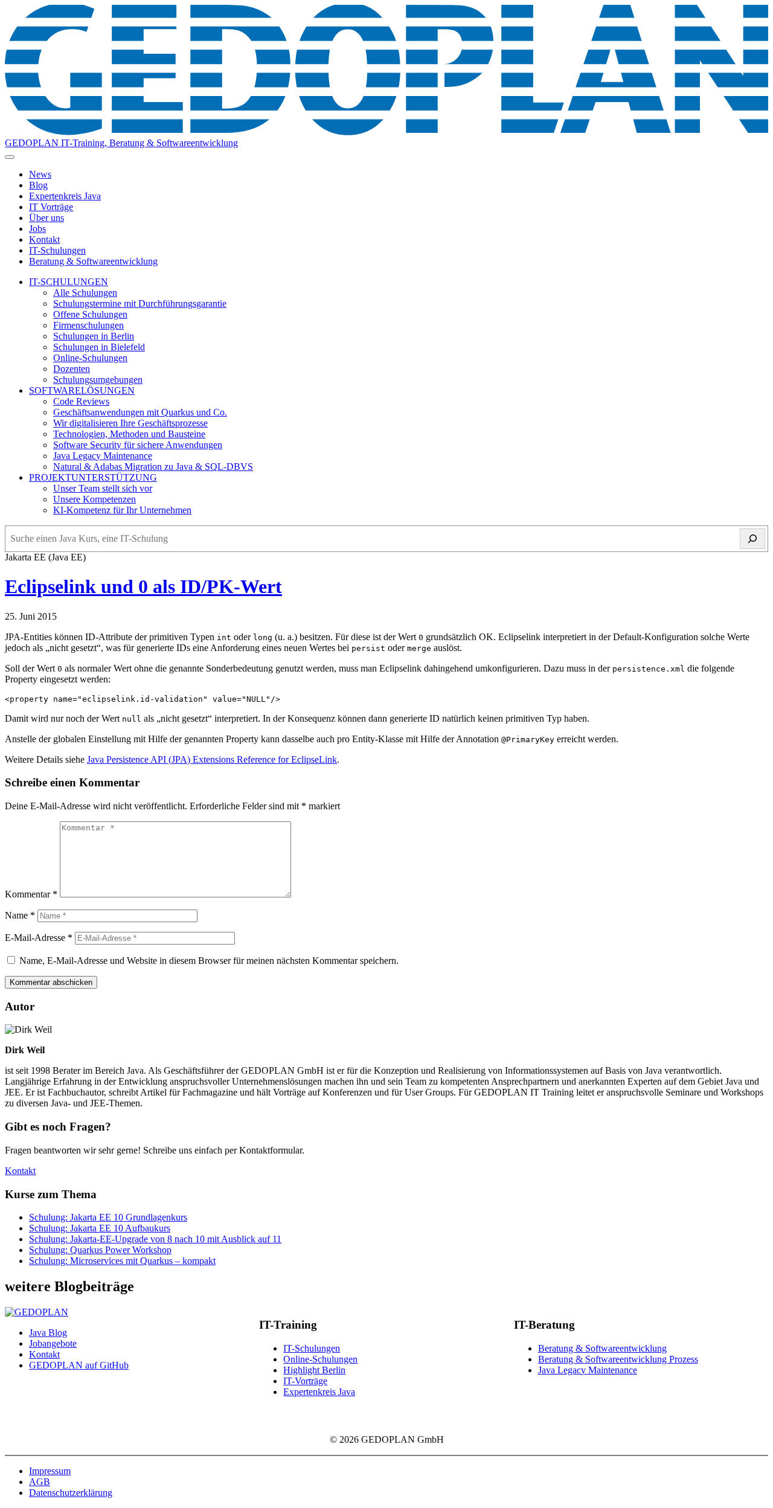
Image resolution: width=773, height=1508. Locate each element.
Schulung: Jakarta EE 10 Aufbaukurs (99, 1228)
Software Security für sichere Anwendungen (137, 445)
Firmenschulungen (88, 325)
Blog (38, 185)
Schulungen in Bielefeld (99, 347)
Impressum (50, 1471)
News (40, 174)
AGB (39, 1482)
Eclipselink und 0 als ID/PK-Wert (143, 586)
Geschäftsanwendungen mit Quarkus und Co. (140, 412)
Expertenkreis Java (65, 196)
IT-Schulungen (57, 250)
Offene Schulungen (90, 314)
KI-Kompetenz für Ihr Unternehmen (122, 510)
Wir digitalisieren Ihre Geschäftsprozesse (130, 423)
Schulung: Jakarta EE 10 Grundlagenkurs (108, 1217)
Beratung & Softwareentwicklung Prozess (618, 1359)
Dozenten (71, 369)
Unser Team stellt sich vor (102, 488)
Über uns (46, 218)
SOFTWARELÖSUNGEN (82, 390)
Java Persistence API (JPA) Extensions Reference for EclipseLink (212, 759)
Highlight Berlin (314, 1370)
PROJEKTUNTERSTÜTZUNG (93, 477)
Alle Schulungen (85, 292)
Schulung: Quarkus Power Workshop (100, 1250)
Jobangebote (53, 1343)
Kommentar (31, 894)
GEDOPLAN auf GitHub (79, 1365)
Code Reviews (81, 401)
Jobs (37, 228)
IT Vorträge (51, 207)
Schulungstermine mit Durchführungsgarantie (139, 303)
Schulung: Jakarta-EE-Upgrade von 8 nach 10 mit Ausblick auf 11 (155, 1239)
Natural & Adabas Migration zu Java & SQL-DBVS (153, 466)
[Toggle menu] (9, 157)
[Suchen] (752, 538)
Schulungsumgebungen (98, 379)
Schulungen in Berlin (93, 336)
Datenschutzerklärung (70, 1492)
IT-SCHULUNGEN (68, 282)
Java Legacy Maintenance (102, 456)
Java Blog (48, 1332)
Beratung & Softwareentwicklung (93, 261)
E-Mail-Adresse (38, 937)
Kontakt (44, 239)
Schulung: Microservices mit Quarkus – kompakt (122, 1261)
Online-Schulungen (90, 358)
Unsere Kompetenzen (94, 499)
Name (20, 915)
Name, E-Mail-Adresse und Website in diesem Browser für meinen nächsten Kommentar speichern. (209, 960)
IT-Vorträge (305, 1381)
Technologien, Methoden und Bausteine (129, 434)
